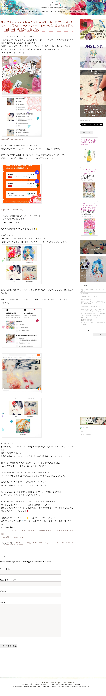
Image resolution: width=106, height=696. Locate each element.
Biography (62, 12)
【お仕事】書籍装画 (86, 320)
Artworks (45, 12)
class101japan (28, 543)
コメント (3, 602)
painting (45, 543)
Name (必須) (5, 568)
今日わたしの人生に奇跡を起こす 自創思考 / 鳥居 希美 (89, 142)
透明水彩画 (14, 544)
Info (37, 12)
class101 (21, 543)
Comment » (21, 544)
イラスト (63, 543)
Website (3, 591)
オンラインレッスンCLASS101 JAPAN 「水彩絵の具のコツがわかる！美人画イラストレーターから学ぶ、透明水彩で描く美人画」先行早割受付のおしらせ (37, 25)
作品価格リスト (85, 294)
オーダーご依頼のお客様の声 (89, 296)
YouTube (30, 12)
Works (53, 12)
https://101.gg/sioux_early (12, 139)
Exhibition (72, 12)
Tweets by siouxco (85, 120)
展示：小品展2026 (86, 299)
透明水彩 (8, 544)
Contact (81, 12)
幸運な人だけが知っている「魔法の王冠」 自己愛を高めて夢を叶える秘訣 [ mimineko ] (89, 206)
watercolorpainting (53, 543)
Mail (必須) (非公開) (8, 579)
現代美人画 (69, 543)
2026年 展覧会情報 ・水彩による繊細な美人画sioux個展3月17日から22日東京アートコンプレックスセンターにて (93, 315)
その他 (9, 543)
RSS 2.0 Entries (85, 432)
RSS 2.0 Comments (86, 434)
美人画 (3, 544)
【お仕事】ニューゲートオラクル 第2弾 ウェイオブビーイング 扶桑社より (93, 310)
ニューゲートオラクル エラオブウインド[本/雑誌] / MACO (89, 171)
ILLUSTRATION (37, 543)
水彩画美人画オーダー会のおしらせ (91, 306)
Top (23, 12)
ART (17, 543)
